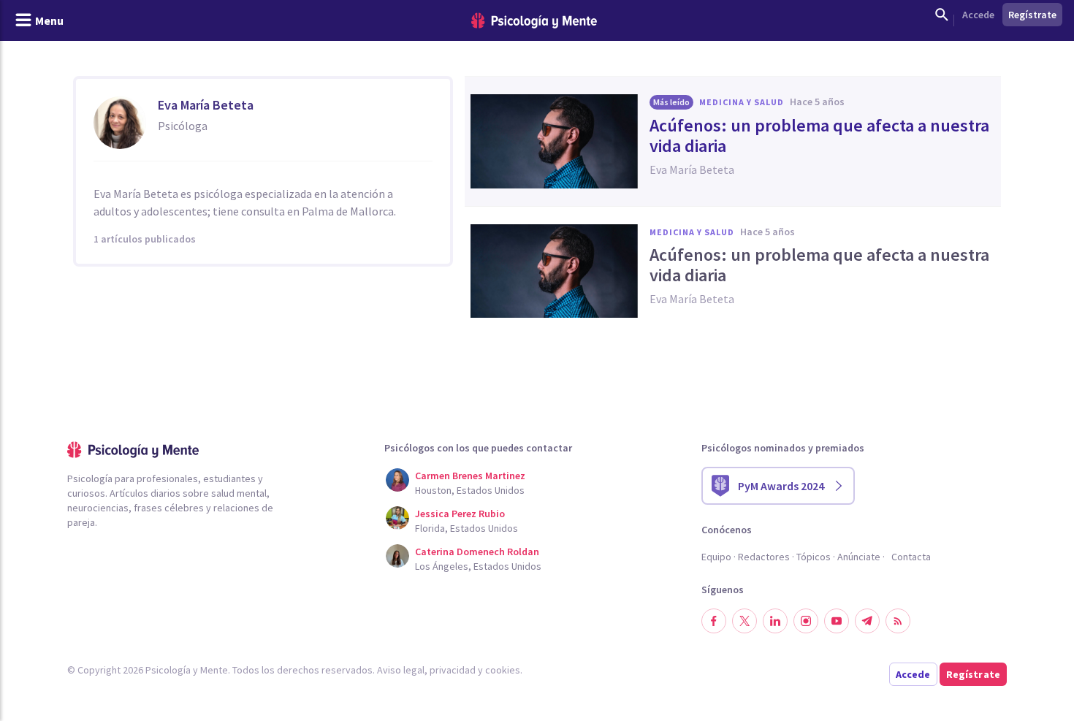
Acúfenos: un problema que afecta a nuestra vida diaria (819, 135)
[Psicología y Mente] (534, 21)
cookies (502, 669)
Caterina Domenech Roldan (477, 551)
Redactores (764, 556)
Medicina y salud (741, 101)
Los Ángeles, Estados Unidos (478, 566)
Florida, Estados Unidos (466, 528)
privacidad (453, 669)
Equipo (716, 556)
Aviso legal (400, 669)
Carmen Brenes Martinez (470, 475)
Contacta (911, 556)
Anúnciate (858, 556)
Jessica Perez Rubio (460, 513)
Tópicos (813, 556)
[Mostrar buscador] (941, 14)
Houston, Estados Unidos (470, 490)
